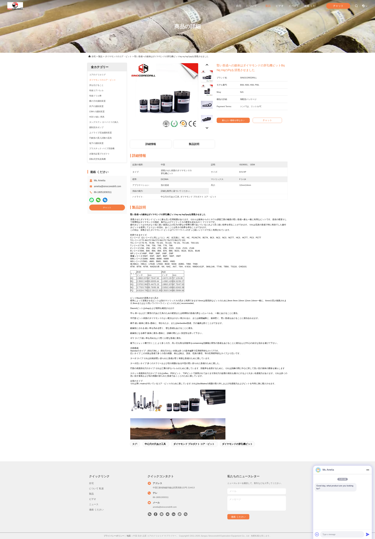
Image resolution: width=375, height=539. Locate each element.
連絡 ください (311, 5)
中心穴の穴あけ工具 (155, 444)
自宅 (238, 5)
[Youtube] (168, 515)
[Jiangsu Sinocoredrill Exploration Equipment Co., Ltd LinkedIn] (174, 515)
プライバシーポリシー (114, 536)
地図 (129, 536)
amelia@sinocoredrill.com (107, 186)
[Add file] (317, 534)
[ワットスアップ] (91, 200)
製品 (268, 5)
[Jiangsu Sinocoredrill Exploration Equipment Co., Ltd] (15, 6)
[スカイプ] (105, 200)
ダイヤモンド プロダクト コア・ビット (193, 444)
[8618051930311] (180, 515)
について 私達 (253, 5)
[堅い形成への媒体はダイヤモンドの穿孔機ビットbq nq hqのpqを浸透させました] (164, 97)
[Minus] (367, 470)
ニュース (93, 504)
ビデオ (280, 5)
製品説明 (194, 144)
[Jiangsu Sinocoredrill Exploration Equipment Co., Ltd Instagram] (162, 515)
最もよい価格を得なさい (233, 120)
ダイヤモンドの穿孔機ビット (237, 444)
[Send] (367, 534)
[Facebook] (156, 515)
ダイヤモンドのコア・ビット (118, 56)
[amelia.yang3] (186, 515)
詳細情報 (150, 144)
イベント (294, 5)
